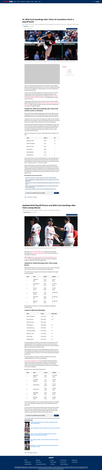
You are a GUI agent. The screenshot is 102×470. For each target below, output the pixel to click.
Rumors (18, 1)
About (26, 460)
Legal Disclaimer (28, 464)
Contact (52, 460)
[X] (95, 1)
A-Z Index (52, 464)
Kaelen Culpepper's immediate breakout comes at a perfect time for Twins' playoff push (42, 180)
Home (25, 197)
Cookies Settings (64, 464)
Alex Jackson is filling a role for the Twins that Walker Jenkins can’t (40, 189)
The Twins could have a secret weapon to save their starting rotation (40, 177)
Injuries (36, 1)
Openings (38, 460)
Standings (28, 1)
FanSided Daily (28, 462)
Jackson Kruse (27, 212)
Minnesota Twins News (32, 197)
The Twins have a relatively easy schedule (33, 360)
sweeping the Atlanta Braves (38, 253)
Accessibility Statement (41, 464)
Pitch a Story (38, 462)
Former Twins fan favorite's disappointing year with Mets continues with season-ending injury (41, 186)
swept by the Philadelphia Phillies (36, 251)
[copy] (31, 29)
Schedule (23, 1)
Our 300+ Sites (63, 460)
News (15, 1)
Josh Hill (26, 26)
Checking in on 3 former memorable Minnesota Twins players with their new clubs (42, 183)
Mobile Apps (74, 460)
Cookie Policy (74, 462)
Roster (32, 1)
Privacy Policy (53, 462)
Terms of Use (63, 462)
